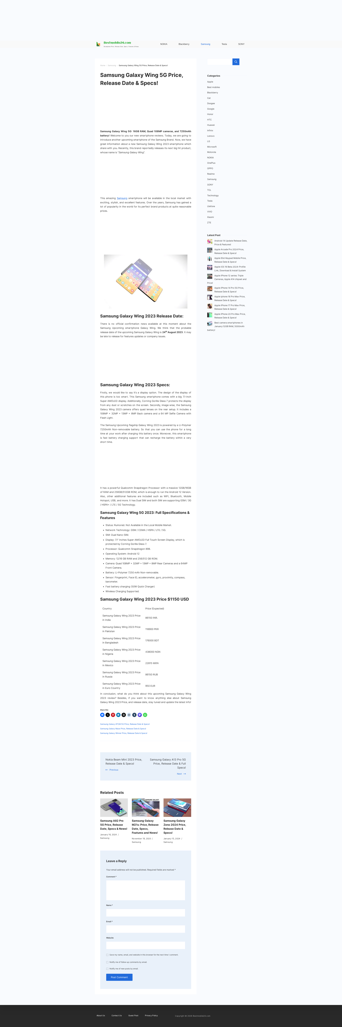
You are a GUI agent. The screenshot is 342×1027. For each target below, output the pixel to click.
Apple (210, 81)
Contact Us (117, 1015)
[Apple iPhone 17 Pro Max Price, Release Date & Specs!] (209, 307)
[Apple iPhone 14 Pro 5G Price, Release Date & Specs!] (209, 289)
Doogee (211, 103)
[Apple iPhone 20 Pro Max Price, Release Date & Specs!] (209, 315)
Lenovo (210, 136)
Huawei (211, 125)
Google (210, 109)
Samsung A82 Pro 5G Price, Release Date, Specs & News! (113, 824)
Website (110, 938)
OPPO (210, 168)
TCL (209, 190)
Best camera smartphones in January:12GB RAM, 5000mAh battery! (225, 326)
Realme (211, 174)
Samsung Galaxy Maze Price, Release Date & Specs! (123, 728)
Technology (213, 195)
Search (235, 61)
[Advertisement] (171, 18)
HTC (209, 119)
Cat (209, 98)
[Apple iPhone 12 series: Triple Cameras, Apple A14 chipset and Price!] (209, 277)
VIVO (209, 211)
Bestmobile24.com (117, 43)
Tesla (209, 201)
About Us (101, 1015)
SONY (210, 184)
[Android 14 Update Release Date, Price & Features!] (209, 242)
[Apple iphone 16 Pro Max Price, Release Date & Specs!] (209, 298)
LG (208, 141)
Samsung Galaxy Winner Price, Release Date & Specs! (123, 733)
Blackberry (212, 92)
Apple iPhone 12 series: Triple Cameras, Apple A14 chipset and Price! (226, 279)
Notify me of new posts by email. (124, 968)
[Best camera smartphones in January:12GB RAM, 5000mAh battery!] (209, 324)
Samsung (122, 198)
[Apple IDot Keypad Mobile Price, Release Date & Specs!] (209, 259)
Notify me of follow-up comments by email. (128, 962)
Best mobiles (213, 87)
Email (109, 921)
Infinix (210, 130)
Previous (114, 769)
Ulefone (211, 206)
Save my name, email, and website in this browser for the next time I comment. (144, 955)
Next (179, 773)
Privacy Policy (151, 1015)
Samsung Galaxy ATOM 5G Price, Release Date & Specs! (125, 724)
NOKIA (210, 157)
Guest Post (133, 1015)
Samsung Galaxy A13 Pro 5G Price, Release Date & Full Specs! (168, 763)
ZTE (209, 222)
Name (109, 905)
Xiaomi (210, 217)
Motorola (211, 152)
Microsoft (212, 147)
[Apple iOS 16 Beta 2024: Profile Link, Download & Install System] (209, 268)
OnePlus (211, 163)
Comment (111, 876)
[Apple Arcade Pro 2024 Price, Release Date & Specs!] (209, 251)
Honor (210, 114)
